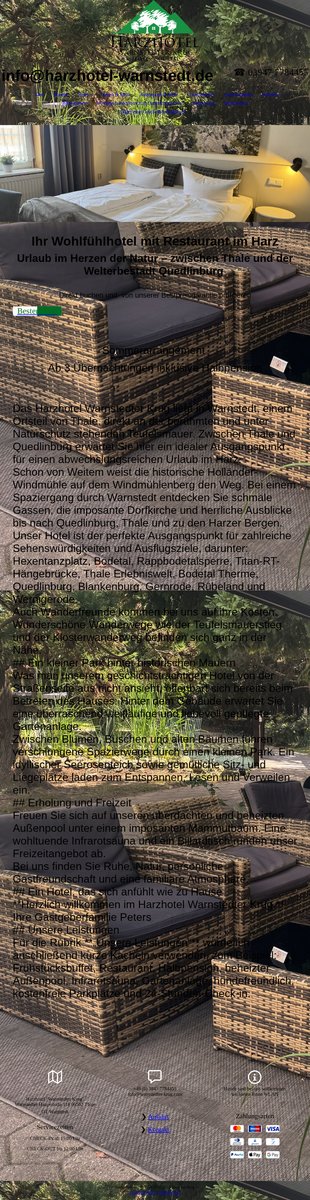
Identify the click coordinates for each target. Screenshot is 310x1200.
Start (39, 94)
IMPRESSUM (169, 1193)
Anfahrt (158, 1116)
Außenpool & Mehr (159, 94)
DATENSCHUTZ (143, 1193)
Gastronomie (199, 94)
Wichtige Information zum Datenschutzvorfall (140, 103)
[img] (155, 30)
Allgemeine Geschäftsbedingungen (152, 111)
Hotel (83, 94)
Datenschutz (236, 103)
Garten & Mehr (115, 94)
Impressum (203, 103)
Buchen (61, 94)
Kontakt (270, 94)
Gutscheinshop (238, 94)
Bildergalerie (74, 103)
